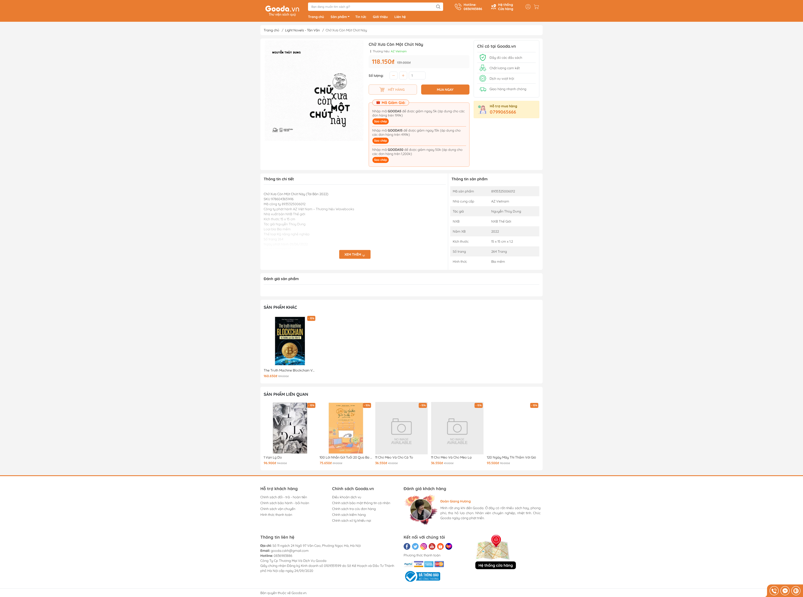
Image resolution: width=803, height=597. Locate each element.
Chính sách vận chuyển (277, 509)
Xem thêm (353, 254)
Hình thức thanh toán (276, 514)
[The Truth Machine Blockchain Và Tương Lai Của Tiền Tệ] (290, 341)
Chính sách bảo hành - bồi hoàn (284, 503)
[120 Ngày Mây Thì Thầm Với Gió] (513, 428)
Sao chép (380, 121)
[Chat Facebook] (785, 590)
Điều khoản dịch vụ (346, 497)
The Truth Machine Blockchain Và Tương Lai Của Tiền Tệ (290, 370)
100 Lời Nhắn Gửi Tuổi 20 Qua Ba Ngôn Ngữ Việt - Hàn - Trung (346, 457)
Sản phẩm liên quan (286, 394)
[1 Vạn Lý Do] (290, 428)
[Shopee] (440, 546)
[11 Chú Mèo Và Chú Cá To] (401, 428)
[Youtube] (432, 546)
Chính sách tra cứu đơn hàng (354, 509)
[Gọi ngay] (774, 590)
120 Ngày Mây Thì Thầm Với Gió (511, 457)
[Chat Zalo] (795, 590)
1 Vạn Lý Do (273, 457)
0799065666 (503, 112)
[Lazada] (448, 546)
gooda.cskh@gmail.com (290, 550)
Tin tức (360, 17)
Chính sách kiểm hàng (349, 514)
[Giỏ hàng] (537, 7)
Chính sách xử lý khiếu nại (351, 520)
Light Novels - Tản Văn (302, 30)
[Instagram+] (423, 546)
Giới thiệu (380, 17)
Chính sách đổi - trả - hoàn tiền (283, 497)
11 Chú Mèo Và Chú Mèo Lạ (451, 457)
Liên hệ (400, 17)
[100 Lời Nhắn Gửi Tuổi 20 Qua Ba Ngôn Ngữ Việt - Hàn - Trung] (346, 428)
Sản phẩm (339, 17)
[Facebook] (407, 546)
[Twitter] (415, 546)
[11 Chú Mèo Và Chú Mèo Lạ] (457, 428)
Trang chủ (316, 17)
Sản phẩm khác (280, 307)
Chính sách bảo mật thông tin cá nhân (361, 503)
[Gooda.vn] (282, 10)
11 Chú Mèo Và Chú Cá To (394, 457)
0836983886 (283, 555)
